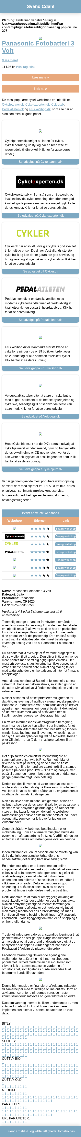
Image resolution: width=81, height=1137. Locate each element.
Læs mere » (40, 77)
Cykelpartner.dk (13, 104)
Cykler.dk (57, 104)
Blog (30, 1131)
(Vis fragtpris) (25, 67)
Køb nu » (40, 88)
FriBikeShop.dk (40, 109)
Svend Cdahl (40, 6)
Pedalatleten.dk (13, 109)
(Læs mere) (10, 60)
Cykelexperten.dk (37, 104)
